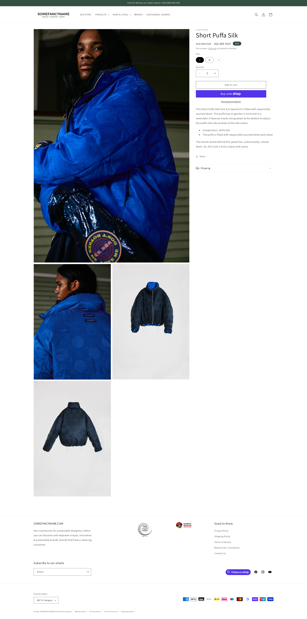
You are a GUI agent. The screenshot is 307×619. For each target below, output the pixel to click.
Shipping (212, 48)
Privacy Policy (221, 530)
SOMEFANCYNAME (47, 612)
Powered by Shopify (63, 612)
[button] (102, 14)
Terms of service (111, 611)
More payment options (231, 101)
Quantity (200, 67)
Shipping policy (127, 611)
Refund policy (80, 611)
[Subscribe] (87, 572)
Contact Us (220, 553)
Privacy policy (95, 611)
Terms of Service (222, 542)
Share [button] (202, 156)
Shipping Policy (222, 536)
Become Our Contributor (227, 547)
